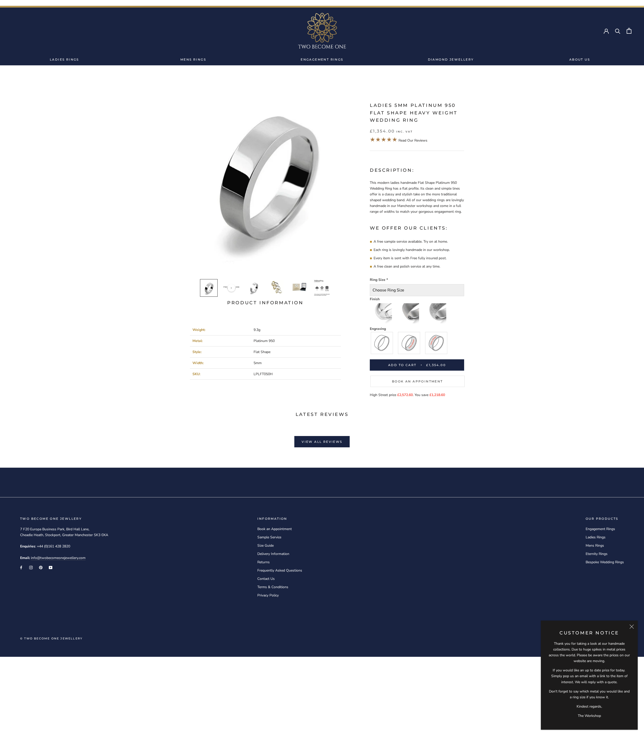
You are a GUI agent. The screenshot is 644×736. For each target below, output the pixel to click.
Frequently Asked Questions (279, 570)
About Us (579, 59)
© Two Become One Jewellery (51, 638)
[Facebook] (21, 567)
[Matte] (409, 313)
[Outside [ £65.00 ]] (436, 343)
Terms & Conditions (272, 587)
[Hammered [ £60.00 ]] (436, 313)
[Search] (617, 30)
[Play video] (231, 288)
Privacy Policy (268, 595)
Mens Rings (193, 59)
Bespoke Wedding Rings (605, 562)
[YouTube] (50, 567)
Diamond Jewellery (451, 59)
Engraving (378, 328)
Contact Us (266, 578)
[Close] (631, 626)
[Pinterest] (41, 567)
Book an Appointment (417, 381)
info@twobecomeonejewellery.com (58, 557)
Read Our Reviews (398, 140)
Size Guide (265, 545)
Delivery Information (273, 553)
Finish (375, 299)
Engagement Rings (322, 59)
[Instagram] (31, 567)
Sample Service (269, 537)
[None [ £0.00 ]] (382, 343)
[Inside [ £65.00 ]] (409, 343)
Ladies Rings (64, 59)
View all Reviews (322, 442)
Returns (263, 562)
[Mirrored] (382, 313)
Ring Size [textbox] (379, 279)
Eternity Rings (597, 553)
